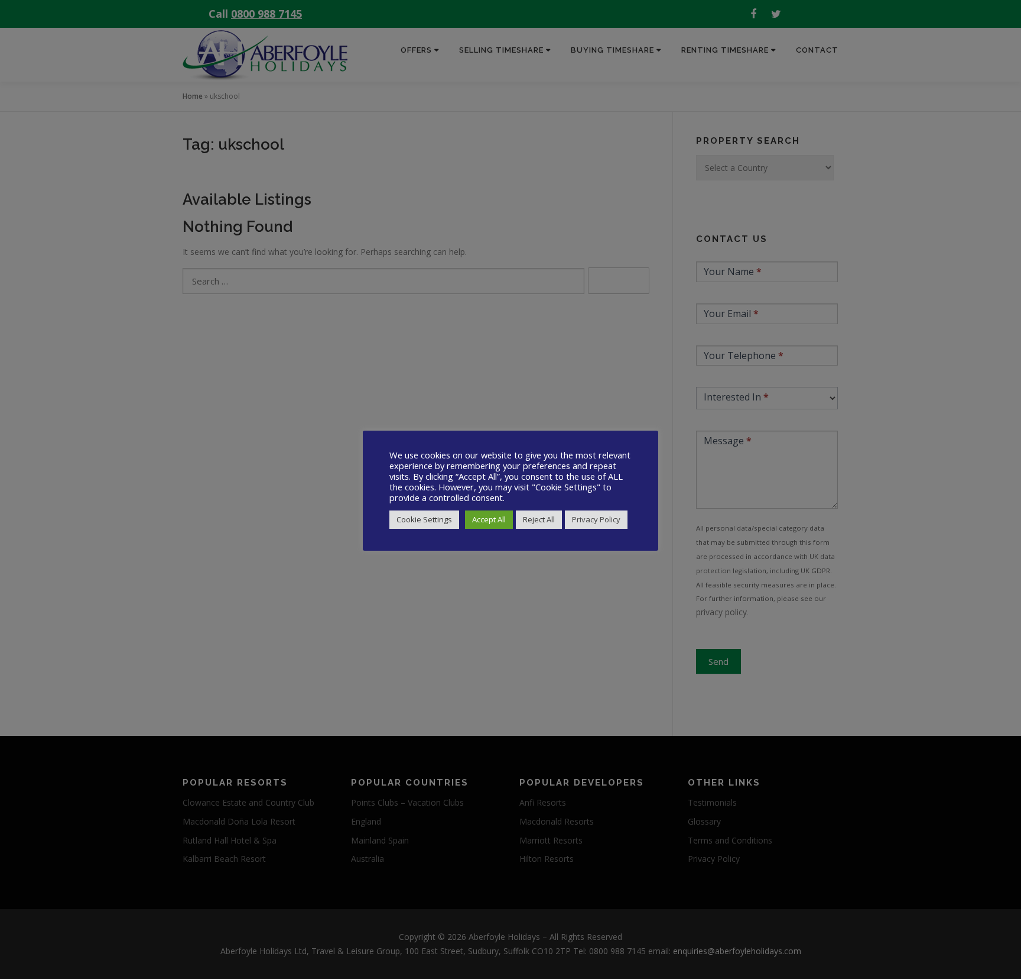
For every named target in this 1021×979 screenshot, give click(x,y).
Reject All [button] (539, 519)
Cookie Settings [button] (424, 519)
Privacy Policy (596, 519)
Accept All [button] (489, 519)
